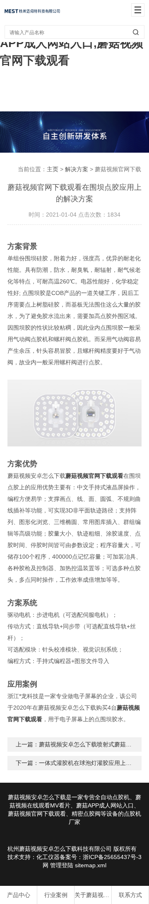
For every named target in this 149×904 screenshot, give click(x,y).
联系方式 (130, 895)
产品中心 (18, 895)
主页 (52, 169)
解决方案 (76, 169)
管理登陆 (61, 865)
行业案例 (55, 895)
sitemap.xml (90, 865)
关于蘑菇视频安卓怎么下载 (92, 895)
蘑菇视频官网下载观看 (94, 475)
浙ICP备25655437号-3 (112, 857)
